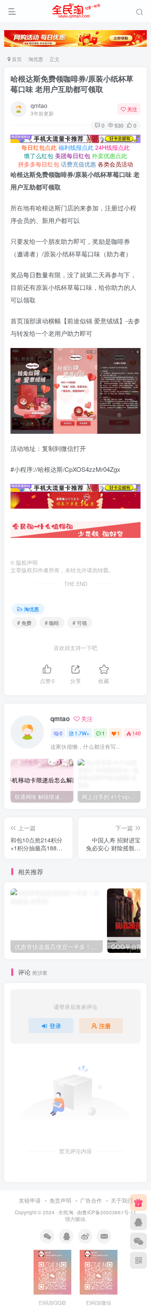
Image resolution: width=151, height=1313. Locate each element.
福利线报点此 (76, 147)
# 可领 (80, 622)
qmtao (39, 105)
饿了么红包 (38, 155)
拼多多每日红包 (38, 164)
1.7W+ (82, 733)
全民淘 (65, 1212)
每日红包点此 (39, 147)
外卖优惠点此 (109, 155)
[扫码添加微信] (138, 1241)
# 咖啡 (52, 622)
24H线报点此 (112, 147)
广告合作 (91, 1200)
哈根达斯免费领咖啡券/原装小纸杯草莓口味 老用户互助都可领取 (71, 84)
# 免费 (24, 622)
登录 (55, 1025)
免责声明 (60, 1200)
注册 (105, 1025)
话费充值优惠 (78, 164)
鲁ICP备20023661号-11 (109, 1212)
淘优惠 (35, 58)
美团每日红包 (72, 155)
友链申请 (30, 1200)
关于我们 (122, 1200)
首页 (16, 58)
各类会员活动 (115, 164)
